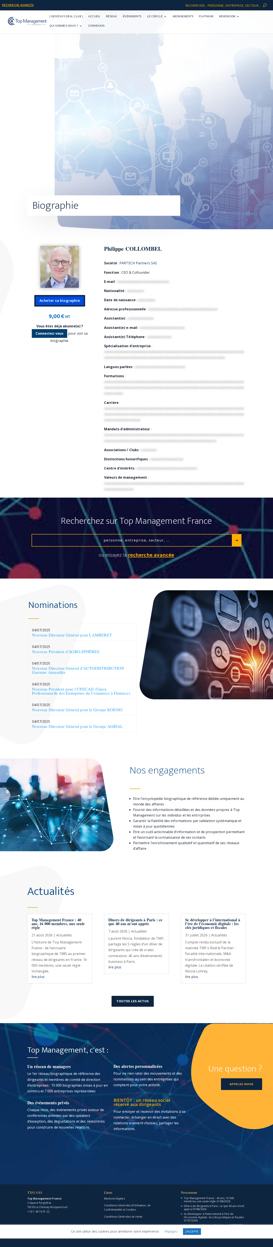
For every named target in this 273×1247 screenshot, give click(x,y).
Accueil (94, 16)
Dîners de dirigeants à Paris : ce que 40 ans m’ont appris (135, 921)
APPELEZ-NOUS (241, 1084)
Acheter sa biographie (59, 301)
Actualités (64, 935)
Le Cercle (155, 16)
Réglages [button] (171, 1231)
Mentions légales (114, 1198)
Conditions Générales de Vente (123, 1216)
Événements (132, 16)
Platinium (206, 16)
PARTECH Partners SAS (138, 263)
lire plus (38, 976)
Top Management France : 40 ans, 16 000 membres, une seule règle (58, 923)
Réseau (111, 16)
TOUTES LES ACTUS (132, 1001)
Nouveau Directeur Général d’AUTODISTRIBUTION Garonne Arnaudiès (78, 670)
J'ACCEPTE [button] (192, 1231)
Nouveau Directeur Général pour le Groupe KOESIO (77, 709)
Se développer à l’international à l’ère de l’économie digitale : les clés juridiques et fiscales (212, 923)
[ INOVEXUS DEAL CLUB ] (66, 16)
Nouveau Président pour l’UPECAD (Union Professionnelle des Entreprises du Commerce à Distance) (81, 691)
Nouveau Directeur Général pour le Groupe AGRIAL (77, 726)
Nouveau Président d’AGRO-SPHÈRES (65, 651)
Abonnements (183, 16)
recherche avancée (18, 5)
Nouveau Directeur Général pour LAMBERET (72, 635)
